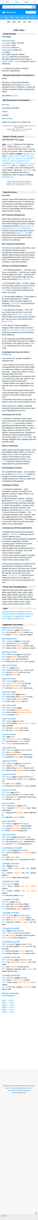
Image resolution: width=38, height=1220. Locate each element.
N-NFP (13, 692)
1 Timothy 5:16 (8, 957)
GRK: (4, 630)
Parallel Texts (19, 619)
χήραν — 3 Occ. (8, 1007)
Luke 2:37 (25, 156)
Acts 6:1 (14, 161)
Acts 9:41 (6, 835)
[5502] (2, 546)
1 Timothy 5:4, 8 (29, 510)
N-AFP (13, 835)
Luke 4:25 (6, 692)
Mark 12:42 (18, 314)
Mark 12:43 (7, 321)
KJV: (4, 632)
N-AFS (13, 705)
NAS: (4, 643)
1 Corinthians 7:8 (9, 848)
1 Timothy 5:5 (7, 913)
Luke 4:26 (27, 170)
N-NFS (14, 652)
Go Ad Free (3, 1215)
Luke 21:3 (6, 790)
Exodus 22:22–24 (26, 226)
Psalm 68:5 (25, 228)
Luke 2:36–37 (23, 279)
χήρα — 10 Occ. (8, 1000)
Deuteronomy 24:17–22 (11, 228)
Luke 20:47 (30, 158)
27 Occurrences (8, 996)
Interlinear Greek (8, 612)
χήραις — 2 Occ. (8, 1005)
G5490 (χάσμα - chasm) (11, 61)
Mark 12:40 (19, 330)
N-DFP (19, 848)
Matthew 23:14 (29, 154)
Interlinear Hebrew (24, 612)
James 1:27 (6, 165)
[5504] (35, 546)
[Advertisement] (19, 1057)
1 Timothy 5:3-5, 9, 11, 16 (24, 163)
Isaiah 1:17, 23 (21, 233)
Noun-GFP (18, 628)
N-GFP (14, 639)
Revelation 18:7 (8, 177)
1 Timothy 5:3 (7, 864)
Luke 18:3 (15, 303)
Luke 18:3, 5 (20, 158)
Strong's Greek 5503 (10, 993)
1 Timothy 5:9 (7, 928)
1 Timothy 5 (13, 534)
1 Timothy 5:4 (7, 899)
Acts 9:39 (21, 437)
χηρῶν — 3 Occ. (8, 1012)
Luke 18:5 (6, 748)
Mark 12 (14, 501)
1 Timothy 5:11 (8, 942)
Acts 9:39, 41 (23, 161)
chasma (27, 85)
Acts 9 (20, 501)
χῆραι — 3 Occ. (8, 1003)
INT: (3, 635)
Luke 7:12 (10, 158)
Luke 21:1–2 (15, 575)
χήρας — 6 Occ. (8, 1010)
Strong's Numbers (9, 614)
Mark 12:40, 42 (14, 156)
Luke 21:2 (6, 161)
